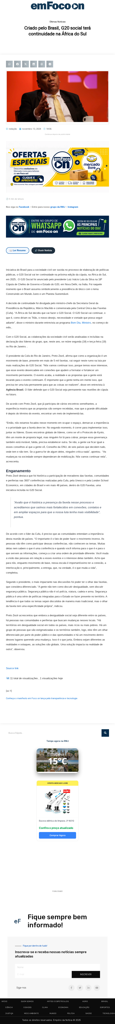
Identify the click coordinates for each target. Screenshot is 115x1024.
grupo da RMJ (57, 207)
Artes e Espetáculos (58, 1001)
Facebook (24, 207)
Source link (12, 668)
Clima (45, 1007)
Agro (85, 1001)
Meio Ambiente (31, 1013)
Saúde (89, 1013)
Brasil (104, 1001)
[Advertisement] (57, 866)
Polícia (71, 1013)
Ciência (9, 1007)
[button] (9, 64)
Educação (84, 1007)
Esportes (105, 1007)
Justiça (9, 1013)
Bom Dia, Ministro (81, 322)
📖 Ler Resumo (18, 250)
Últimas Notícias (58, 21)
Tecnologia (109, 1013)
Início (4, 1001)
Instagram (73, 207)
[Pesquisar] (105, 733)
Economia (63, 1007)
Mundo (53, 1013)
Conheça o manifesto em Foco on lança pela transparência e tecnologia (41, 698)
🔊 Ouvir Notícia (43, 250)
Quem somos (27, 1001)
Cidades (27, 1007)
